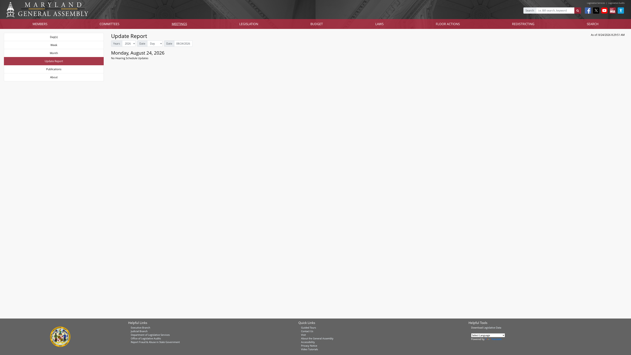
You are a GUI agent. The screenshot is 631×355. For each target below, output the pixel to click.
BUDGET (316, 24)
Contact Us (307, 331)
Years (116, 43)
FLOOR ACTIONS (448, 24)
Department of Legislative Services (150, 334)
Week (53, 45)
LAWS (379, 24)
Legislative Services (596, 2)
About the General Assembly (317, 338)
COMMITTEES (109, 24)
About (54, 77)
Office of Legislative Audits (146, 338)
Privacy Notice (309, 345)
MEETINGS (179, 24)
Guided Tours (308, 327)
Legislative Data (492, 327)
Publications (53, 69)
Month (54, 53)
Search (530, 10)
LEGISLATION (248, 24)
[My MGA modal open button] (612, 10)
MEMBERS (40, 24)
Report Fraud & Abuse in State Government (155, 342)
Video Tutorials (309, 349)
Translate (496, 339)
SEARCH (592, 24)
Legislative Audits (616, 2)
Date (142, 43)
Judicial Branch (139, 331)
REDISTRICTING (523, 24)
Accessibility (308, 342)
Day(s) (54, 37)
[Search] (577, 10)
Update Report (54, 61)
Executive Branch (140, 327)
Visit (303, 334)
